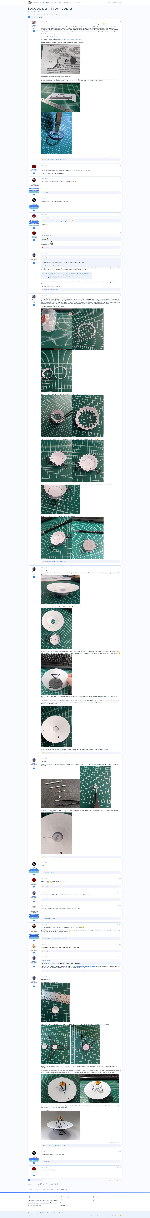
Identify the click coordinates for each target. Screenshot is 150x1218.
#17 (120, 957)
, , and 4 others (56, 857)
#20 (120, 1167)
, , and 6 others (57, 753)
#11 (120, 863)
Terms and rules (100, 1215)
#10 (120, 759)
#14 (120, 905)
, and (51, 289)
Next (40, 17)
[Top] (119, 1216)
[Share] (118, 21)
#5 (120, 214)
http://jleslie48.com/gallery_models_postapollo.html (69, 39)
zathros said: (45, 217)
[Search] (120, 2)
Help (113, 1215)
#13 (120, 892)
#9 (120, 567)
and (49, 872)
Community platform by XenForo (41, 1212)
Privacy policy (108, 1215)
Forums (61, 1202)
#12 (120, 878)
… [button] (34, 17)
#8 (120, 295)
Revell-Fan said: (45, 235)
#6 (120, 232)
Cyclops (31, 11)
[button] (40, 2)
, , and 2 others (55, 938)
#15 (120, 924)
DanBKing (44, 930)
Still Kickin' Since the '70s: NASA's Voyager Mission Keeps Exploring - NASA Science (68, 273)
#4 (120, 198)
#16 (120, 944)
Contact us (62, 1205)
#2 (120, 165)
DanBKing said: (45, 257)
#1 (120, 21)
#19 (120, 1151)
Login (93, 1200)
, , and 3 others (55, 561)
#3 (120, 178)
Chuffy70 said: (45, 960)
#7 (120, 253)
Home (61, 1200)
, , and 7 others (55, 159)
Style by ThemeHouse (60, 1212)
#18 (120, 977)
